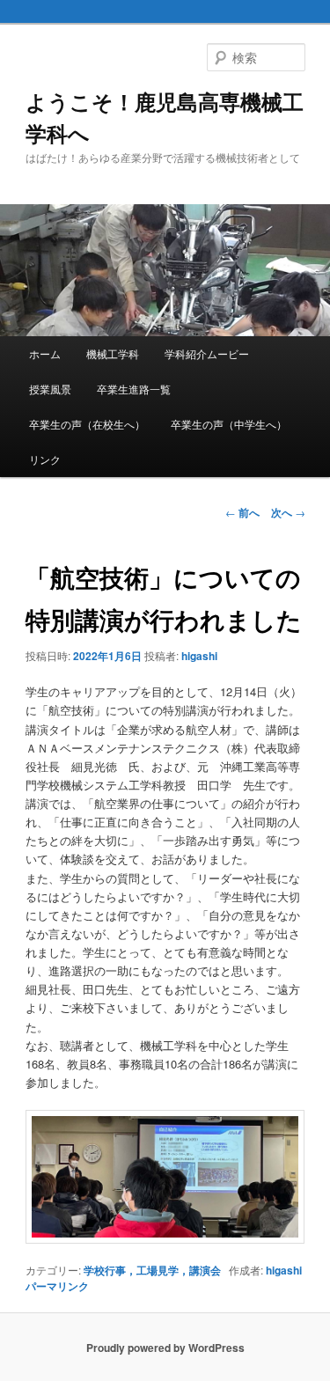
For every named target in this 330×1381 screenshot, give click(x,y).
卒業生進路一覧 (134, 388)
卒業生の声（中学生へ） (229, 423)
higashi (199, 656)
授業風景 (50, 388)
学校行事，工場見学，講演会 (152, 1270)
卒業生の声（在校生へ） (87, 423)
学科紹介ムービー (207, 353)
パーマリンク (57, 1286)
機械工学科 (112, 353)
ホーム (45, 353)
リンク (45, 459)
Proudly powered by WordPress (165, 1347)
